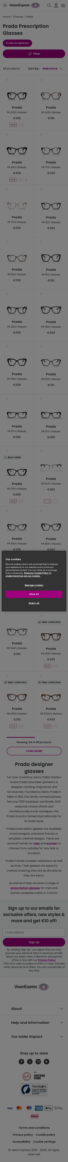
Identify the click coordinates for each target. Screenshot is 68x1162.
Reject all (34, 603)
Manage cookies (34, 585)
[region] (34, 581)
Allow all (34, 594)
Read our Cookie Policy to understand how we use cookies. (28, 574)
